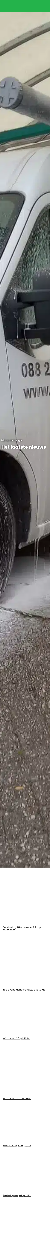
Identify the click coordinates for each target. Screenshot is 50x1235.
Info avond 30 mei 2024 (17, 1098)
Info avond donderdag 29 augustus (24, 989)
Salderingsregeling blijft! (17, 1195)
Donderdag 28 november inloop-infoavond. (22, 928)
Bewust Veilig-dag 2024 (17, 1145)
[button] (44, 4)
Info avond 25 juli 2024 (16, 1038)
